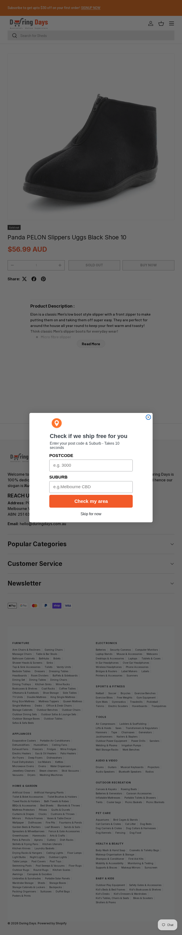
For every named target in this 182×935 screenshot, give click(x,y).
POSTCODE (61, 455)
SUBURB (58, 477)
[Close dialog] (148, 417)
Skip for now (91, 514)
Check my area (91, 501)
